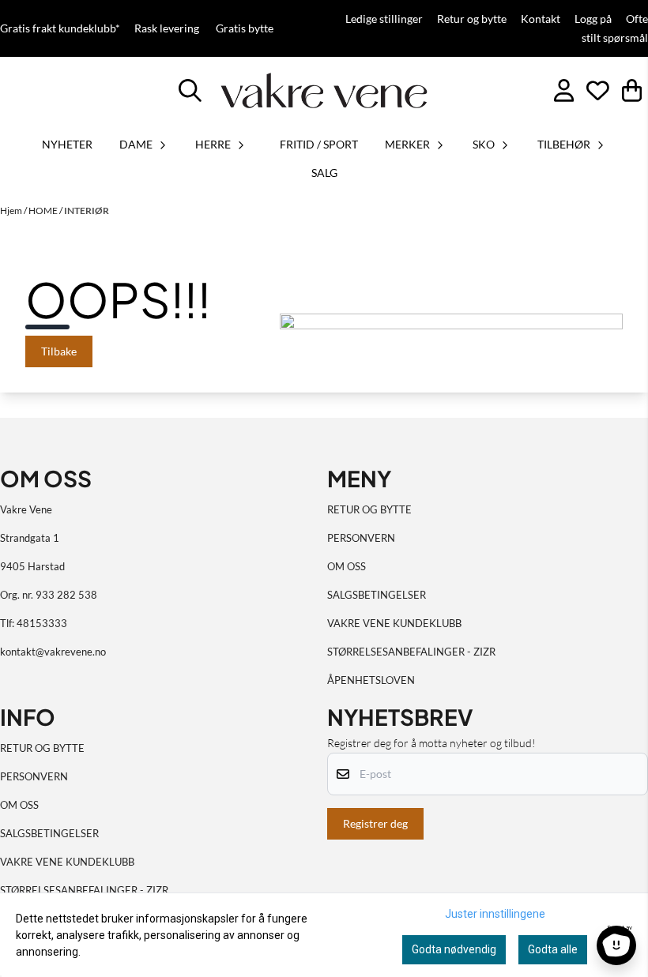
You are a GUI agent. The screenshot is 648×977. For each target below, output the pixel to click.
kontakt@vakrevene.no (53, 651)
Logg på (593, 19)
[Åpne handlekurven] (632, 90)
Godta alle (553, 949)
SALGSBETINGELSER (376, 594)
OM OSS (346, 566)
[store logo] (324, 90)
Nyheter (67, 144)
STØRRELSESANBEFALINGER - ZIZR (411, 651)
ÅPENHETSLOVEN (371, 680)
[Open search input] (190, 90)
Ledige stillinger (384, 19)
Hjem (12, 210)
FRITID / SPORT (319, 144)
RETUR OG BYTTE (369, 509)
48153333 (42, 623)
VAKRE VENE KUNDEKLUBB (394, 623)
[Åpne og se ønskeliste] (598, 90)
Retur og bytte (472, 19)
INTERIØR (86, 210)
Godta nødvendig (454, 949)
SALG (324, 172)
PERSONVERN (361, 538)
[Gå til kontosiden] (564, 90)
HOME (43, 210)
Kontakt (540, 19)
